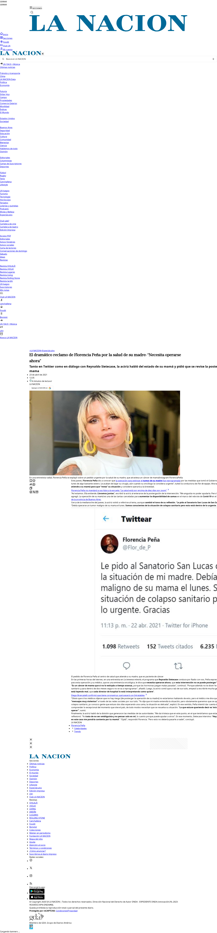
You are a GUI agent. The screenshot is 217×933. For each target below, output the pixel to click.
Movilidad (4, 106)
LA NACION (35, 350)
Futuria (3, 91)
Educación (5, 133)
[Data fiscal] (31, 928)
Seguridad (5, 130)
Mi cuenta (7, 49)
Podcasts (4, 208)
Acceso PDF (5, 236)
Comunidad (5, 139)
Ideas (2, 257)
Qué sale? (4, 220)
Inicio (5, 34)
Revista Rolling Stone (10, 278)
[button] (108, 195)
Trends (77, 731)
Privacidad (72, 910)
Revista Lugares (7, 272)
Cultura (3, 136)
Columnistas (6, 160)
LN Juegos (4, 190)
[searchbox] (107, 58)
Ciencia (3, 145)
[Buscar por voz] (213, 58)
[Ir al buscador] (31, 12)
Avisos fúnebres (7, 242)
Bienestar (4, 142)
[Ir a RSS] (30, 884)
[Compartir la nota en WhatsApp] (33, 484)
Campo (3, 97)
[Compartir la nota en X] (33, 492)
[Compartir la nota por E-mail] (36, 492)
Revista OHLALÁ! (7, 266)
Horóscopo (5, 199)
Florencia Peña (78, 725)
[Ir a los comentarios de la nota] (33, 480)
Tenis (2, 178)
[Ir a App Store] (36, 898)
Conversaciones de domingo (13, 251)
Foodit (6, 42)
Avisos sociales (7, 245)
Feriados (4, 202)
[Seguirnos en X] (30, 868)
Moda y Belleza (7, 211)
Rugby (3, 175)
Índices (3, 109)
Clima (2, 76)
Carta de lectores (8, 248)
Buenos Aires (6, 127)
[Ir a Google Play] (36, 893)
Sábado (3, 254)
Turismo (4, 193)
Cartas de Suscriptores (11, 163)
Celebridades (80, 728)
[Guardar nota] (30, 480)
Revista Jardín (6, 281)
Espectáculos (48, 350)
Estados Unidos (7, 118)
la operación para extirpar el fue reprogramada (148, 480)
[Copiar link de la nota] (30, 488)
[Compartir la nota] (30, 484)
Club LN (6, 45)
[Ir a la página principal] (108, 30)
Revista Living (6, 275)
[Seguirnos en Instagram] (30, 876)
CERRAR (3, 2)
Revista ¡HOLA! (7, 269)
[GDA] (36, 919)
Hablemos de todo (9, 148)
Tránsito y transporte (10, 73)
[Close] (30, 739)
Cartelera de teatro (9, 227)
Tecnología (5, 196)
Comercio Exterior (8, 103)
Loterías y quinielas (9, 205)
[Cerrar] (42, 54)
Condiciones (62, 910)
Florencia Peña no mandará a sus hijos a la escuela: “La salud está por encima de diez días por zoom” (119, 490)
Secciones (7, 38)
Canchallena (6, 181)
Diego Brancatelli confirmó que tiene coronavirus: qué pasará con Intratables (108, 695)
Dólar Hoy (5, 94)
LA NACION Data (8, 79)
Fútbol (3, 172)
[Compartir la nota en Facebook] (30, 492)
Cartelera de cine (8, 223)
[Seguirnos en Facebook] (30, 860)
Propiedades (6, 100)
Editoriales (5, 157)
